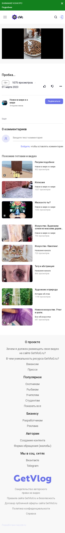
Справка (31, 513)
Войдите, (25, 146)
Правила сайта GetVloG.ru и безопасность (31, 498)
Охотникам (32, 384)
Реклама (32, 426)
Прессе (33, 369)
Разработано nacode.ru (14, 525)
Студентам (32, 400)
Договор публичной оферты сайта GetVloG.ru (31, 503)
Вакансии (32, 364)
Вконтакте (32, 460)
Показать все (32, 406)
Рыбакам (32, 389)
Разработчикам (33, 420)
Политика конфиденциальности (31, 508)
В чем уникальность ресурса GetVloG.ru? (32, 358)
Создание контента (32, 440)
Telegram (32, 465)
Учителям (32, 395)
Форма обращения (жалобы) (32, 445)
